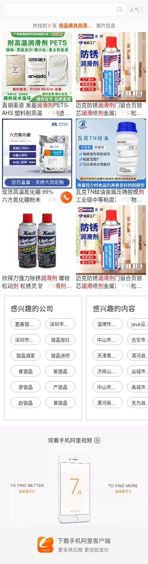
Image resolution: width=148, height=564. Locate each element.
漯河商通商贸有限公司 (120, 402)
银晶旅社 (60, 339)
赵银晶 (26, 402)
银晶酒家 (25, 355)
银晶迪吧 (60, 355)
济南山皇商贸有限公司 (120, 371)
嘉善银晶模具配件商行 (38, 324)
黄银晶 (60, 402)
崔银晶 (26, 371)
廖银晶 (26, 387)
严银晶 (60, 387)
